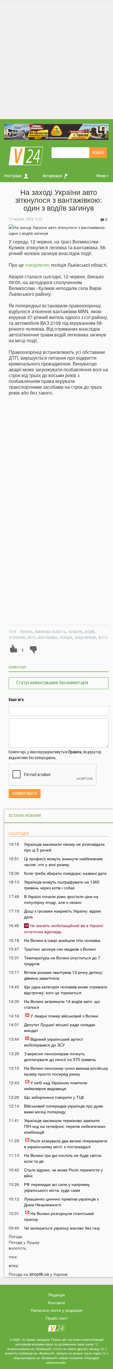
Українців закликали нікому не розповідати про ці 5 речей (64, 847)
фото (102, 637)
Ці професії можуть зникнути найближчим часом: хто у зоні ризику (63, 861)
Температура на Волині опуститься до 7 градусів (62, 960)
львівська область (50, 632)
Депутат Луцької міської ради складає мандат (59, 1027)
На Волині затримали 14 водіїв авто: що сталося (62, 1004)
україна (26, 632)
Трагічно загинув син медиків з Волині (60, 949)
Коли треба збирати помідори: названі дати (65, 873)
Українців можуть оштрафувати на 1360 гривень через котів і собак (61, 884)
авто (31, 637)
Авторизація (52, 175)
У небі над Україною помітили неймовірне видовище (55, 1085)
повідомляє (37, 264)
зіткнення (17, 637)
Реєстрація (12, 175)
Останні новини (25, 815)
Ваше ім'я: (16, 699)
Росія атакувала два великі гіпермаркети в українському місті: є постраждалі (65, 1143)
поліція (66, 637)
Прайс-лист (57, 1318)
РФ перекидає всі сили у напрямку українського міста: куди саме (57, 1187)
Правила (74, 752)
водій (89, 632)
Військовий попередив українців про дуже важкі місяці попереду (63, 1108)
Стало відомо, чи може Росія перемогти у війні (63, 1172)
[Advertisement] (56, 59)
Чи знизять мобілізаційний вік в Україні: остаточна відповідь (64, 928)
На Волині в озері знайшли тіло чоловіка (62, 940)
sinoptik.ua (39, 1274)
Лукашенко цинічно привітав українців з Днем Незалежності (61, 1201)
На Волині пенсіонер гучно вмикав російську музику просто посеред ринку (66, 1071)
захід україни (85, 637)
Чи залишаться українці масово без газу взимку (62, 1231)
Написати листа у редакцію (57, 1310)
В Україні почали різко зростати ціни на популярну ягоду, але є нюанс (61, 899)
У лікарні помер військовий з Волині (64, 1016)
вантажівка (47, 637)
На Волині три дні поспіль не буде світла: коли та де (63, 1158)
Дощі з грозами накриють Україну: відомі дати (62, 914)
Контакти (56, 1302)
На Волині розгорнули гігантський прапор (59, 1216)
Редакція (56, 1295)
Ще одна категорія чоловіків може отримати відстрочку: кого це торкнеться (65, 989)
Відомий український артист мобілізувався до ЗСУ (53, 1042)
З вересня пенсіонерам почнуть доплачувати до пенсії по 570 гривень (60, 1056)
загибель (75, 632)
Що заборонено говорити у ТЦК (54, 1097)
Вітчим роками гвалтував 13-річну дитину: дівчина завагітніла (63, 975)
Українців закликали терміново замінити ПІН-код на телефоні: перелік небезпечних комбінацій (64, 1126)
